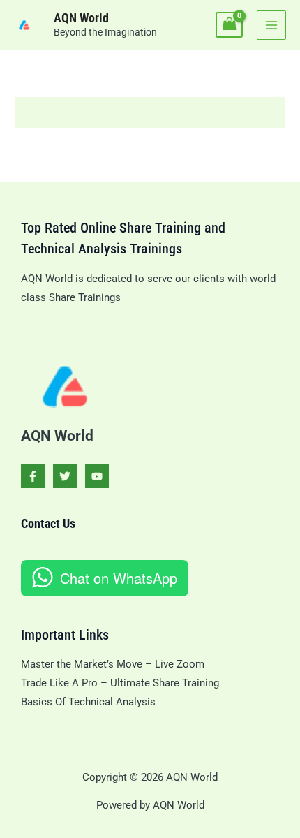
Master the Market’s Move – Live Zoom (112, 664)
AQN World (81, 17)
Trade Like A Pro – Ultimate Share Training (120, 683)
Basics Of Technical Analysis (88, 702)
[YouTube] (97, 476)
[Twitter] (65, 476)
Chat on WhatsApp (118, 578)
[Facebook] (33, 476)
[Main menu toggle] (271, 25)
